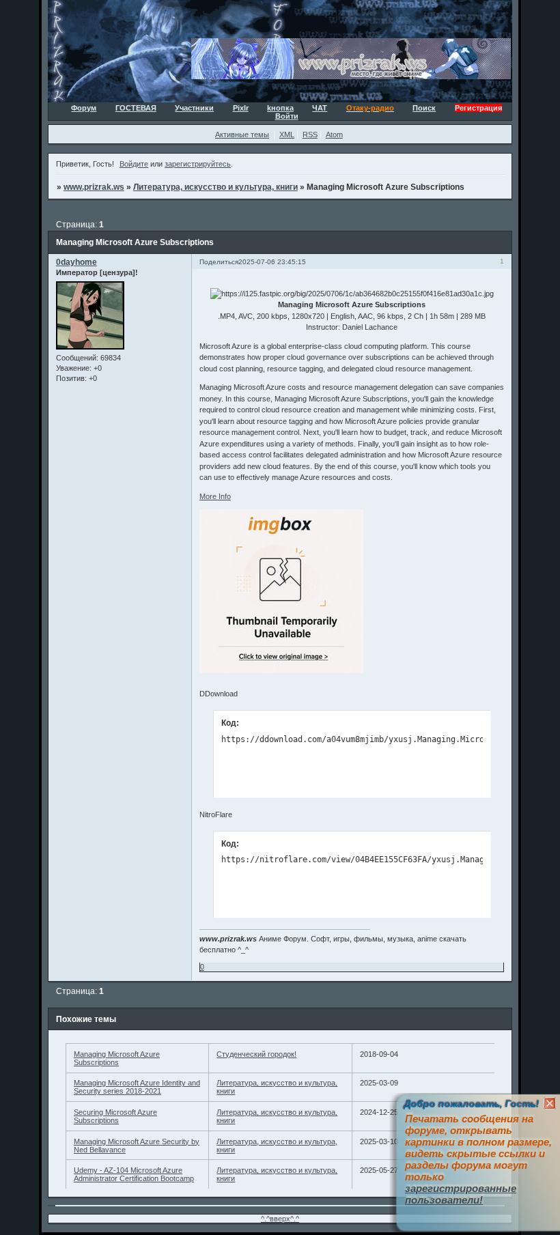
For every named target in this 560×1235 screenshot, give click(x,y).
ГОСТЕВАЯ (135, 108)
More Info (215, 496)
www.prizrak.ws (94, 187)
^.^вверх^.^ (280, 1219)
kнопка (280, 108)
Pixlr (241, 108)
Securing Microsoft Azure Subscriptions (115, 1116)
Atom (334, 134)
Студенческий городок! (256, 1054)
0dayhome (76, 262)
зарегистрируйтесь (198, 164)
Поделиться (218, 262)
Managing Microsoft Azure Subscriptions (117, 1058)
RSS (310, 134)
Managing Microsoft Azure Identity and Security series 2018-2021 (137, 1087)
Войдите (134, 164)
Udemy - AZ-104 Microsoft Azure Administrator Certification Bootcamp (134, 1174)
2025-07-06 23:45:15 (272, 262)
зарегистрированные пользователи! (460, 1194)
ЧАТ (319, 108)
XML (286, 134)
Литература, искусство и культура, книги (215, 187)
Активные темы (242, 134)
